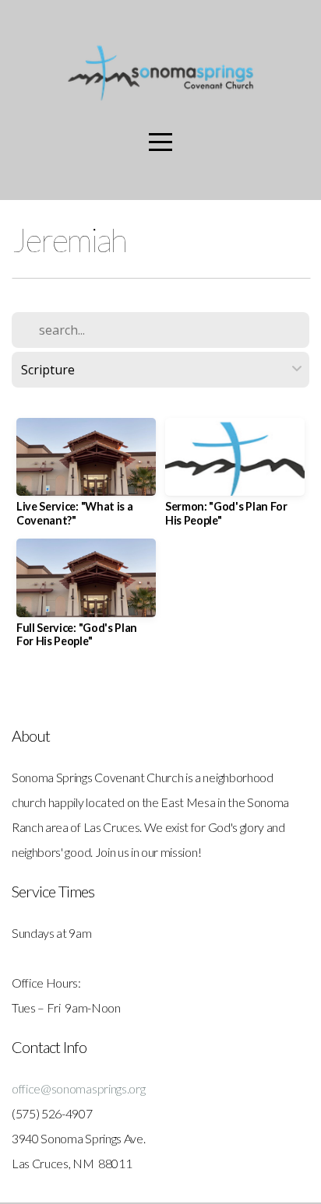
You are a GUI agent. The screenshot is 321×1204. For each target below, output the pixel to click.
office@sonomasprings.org (79, 1088)
